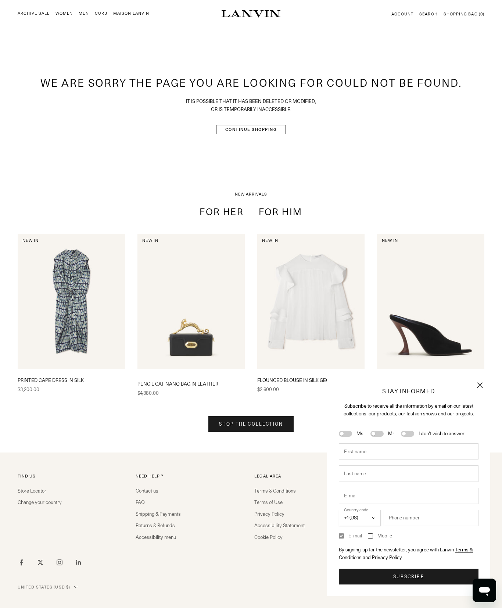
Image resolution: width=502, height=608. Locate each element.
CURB (101, 13)
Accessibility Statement (279, 525)
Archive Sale (34, 13)
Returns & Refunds (155, 525)
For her (222, 211)
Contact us (147, 491)
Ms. (360, 433)
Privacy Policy (387, 557)
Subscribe (408, 576)
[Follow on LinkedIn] (78, 562)
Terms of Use (268, 502)
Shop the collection (251, 424)
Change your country (40, 502)
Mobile (384, 536)
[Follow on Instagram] (59, 562)
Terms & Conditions (275, 491)
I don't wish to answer (442, 433)
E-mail (355, 536)
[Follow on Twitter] (40, 562)
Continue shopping (251, 129)
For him (280, 211)
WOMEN (64, 13)
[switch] (345, 434)
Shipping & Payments (158, 514)
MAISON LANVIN (131, 13)
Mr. (391, 433)
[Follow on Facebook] (21, 562)
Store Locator (32, 491)
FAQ (140, 502)
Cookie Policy (268, 537)
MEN (84, 13)
